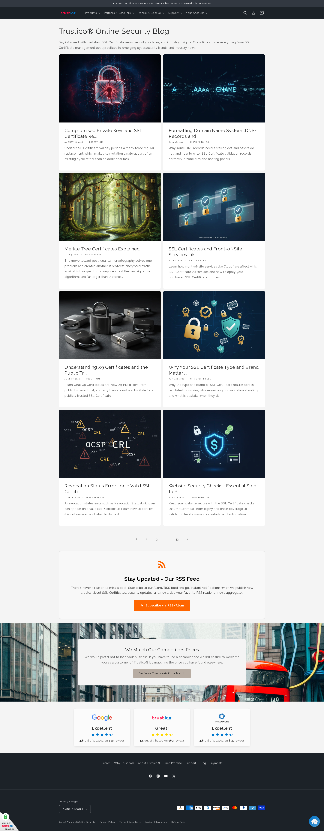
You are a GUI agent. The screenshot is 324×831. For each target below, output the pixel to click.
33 (177, 539)
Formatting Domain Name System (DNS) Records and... (212, 133)
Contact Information (156, 822)
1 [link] (136, 539)
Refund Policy (179, 822)
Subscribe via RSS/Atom (165, 605)
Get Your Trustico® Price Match (162, 673)
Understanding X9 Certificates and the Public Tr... (106, 370)
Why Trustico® (124, 763)
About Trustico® (149, 763)
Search (106, 763)
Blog (203, 763)
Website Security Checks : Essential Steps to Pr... (214, 488)
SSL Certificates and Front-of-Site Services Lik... (205, 251)
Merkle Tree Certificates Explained (102, 249)
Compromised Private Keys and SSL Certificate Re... (103, 133)
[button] (92, 13)
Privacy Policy (107, 822)
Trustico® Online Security (81, 822)
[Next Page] (187, 539)
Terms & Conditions (130, 822)
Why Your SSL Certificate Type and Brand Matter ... (214, 370)
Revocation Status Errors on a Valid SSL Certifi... (107, 488)
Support (191, 763)
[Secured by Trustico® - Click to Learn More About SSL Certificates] (9, 821)
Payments (216, 763)
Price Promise (173, 763)
